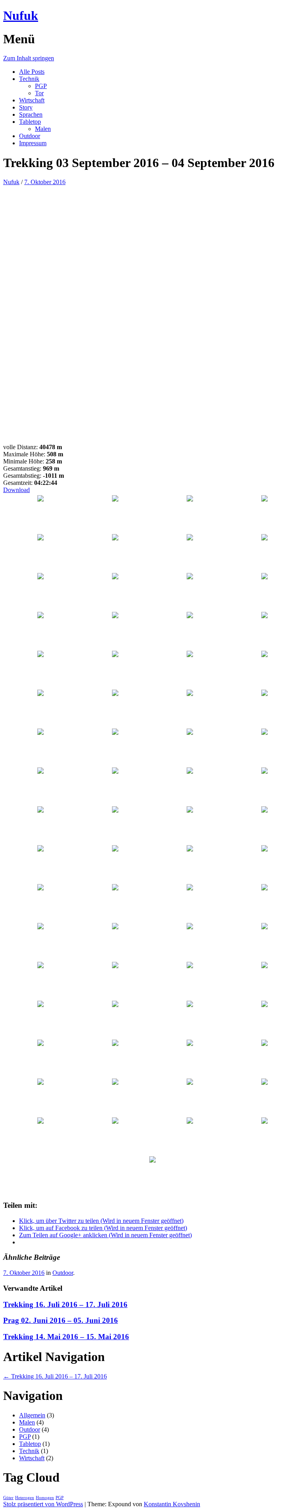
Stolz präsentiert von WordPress (43, 1504)
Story (26, 107)
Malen (43, 128)
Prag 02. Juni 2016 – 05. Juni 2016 (60, 1320)
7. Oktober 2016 (45, 182)
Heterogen (24, 1498)
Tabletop (30, 121)
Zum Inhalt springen (28, 58)
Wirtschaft (31, 100)
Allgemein (32, 1415)
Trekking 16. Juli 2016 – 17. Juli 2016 (65, 1304)
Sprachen (30, 114)
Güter (8, 1498)
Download (16, 489)
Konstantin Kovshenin (172, 1504)
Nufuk (20, 15)
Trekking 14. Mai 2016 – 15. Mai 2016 (66, 1336)
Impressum (32, 143)
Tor (39, 93)
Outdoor (29, 136)
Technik (29, 78)
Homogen (45, 1498)
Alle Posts (31, 71)
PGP (41, 86)
